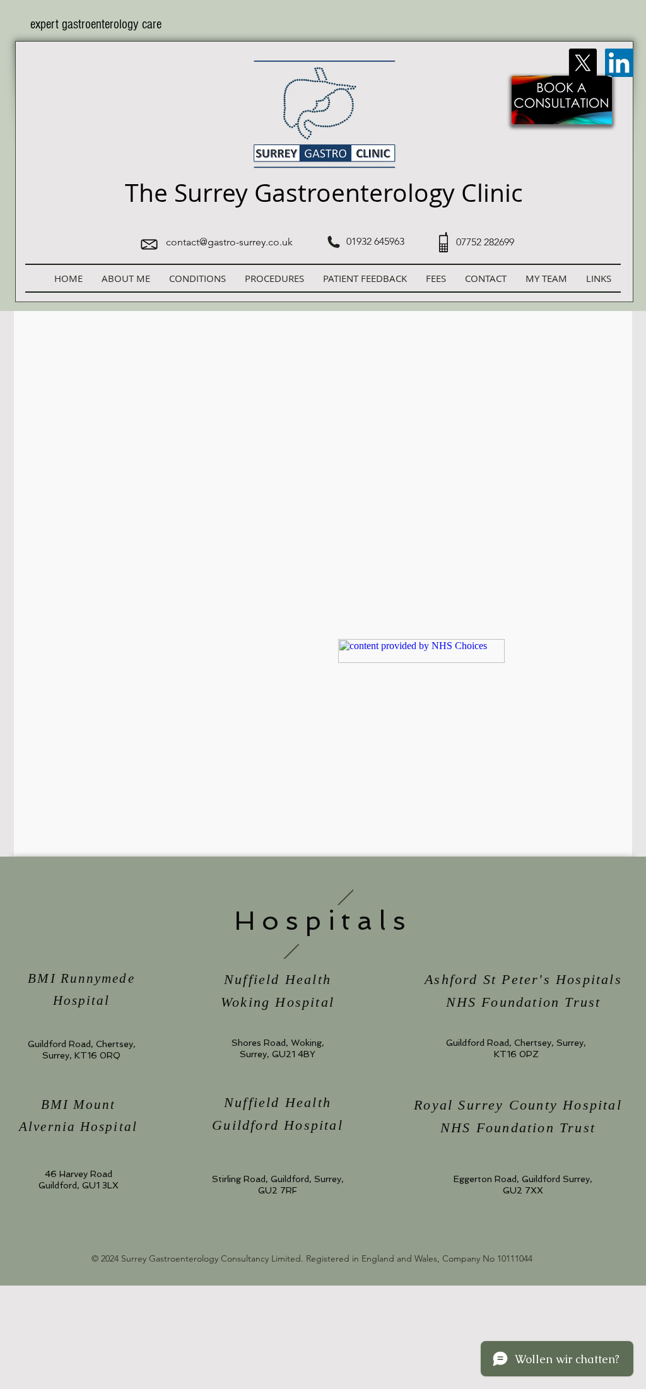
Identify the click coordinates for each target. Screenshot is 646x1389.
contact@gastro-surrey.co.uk (229, 242)
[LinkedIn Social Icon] (619, 63)
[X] (582, 63)
